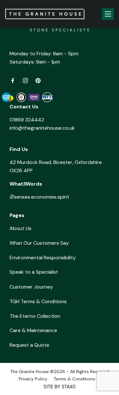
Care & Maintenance (33, 330)
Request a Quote (29, 345)
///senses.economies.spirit (39, 197)
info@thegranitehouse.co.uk (42, 128)
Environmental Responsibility (43, 257)
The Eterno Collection (35, 316)
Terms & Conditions (74, 379)
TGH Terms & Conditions (38, 301)
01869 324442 (27, 119)
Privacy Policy (33, 379)
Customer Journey (31, 286)
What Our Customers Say (39, 243)
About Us (20, 228)
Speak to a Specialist (34, 272)
